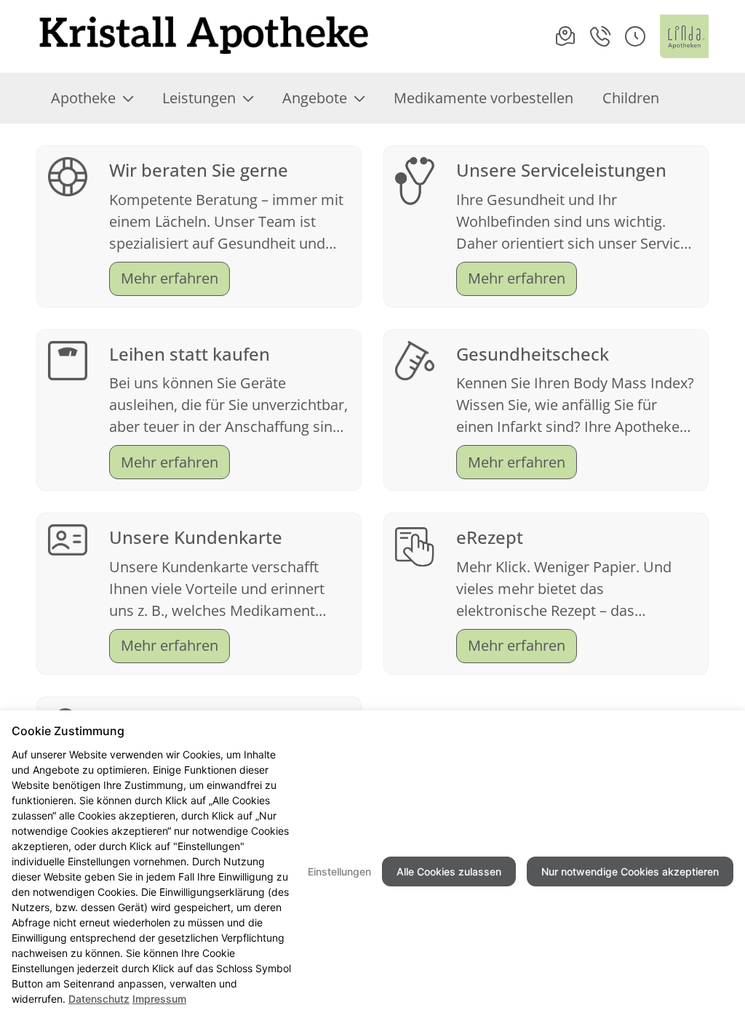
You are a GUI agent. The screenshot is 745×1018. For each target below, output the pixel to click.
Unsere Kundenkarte (195, 537)
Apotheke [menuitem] (83, 98)
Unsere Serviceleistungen (561, 170)
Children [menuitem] (630, 98)
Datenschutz (99, 999)
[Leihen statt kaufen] (67, 359)
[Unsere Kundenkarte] (67, 538)
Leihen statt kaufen (189, 354)
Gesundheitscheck (532, 354)
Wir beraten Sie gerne (198, 170)
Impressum (159, 999)
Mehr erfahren (169, 278)
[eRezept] (414, 545)
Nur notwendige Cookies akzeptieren (630, 871)
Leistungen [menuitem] (199, 98)
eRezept (489, 537)
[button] (635, 36)
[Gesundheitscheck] (414, 359)
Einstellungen (339, 871)
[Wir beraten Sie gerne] (67, 175)
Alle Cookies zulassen (449, 871)
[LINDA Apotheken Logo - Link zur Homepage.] (684, 36)
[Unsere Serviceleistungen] (414, 179)
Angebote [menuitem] (314, 98)
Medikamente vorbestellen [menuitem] (483, 98)
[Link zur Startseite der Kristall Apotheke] (203, 36)
